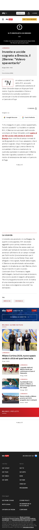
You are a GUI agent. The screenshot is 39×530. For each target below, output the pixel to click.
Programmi (24, 488)
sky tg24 (5, 472)
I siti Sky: (4, 463)
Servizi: (22, 463)
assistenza (27, 520)
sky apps (23, 472)
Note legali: (5, 496)
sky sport (5, 468)
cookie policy (25, 500)
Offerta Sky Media (8, 509)
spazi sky (23, 484)
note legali (6, 504)
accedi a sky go (28, 456)
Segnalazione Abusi (28, 527)
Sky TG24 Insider (29, 19)
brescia (7, 301)
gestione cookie (8, 500)
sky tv (22, 468)
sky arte (5, 480)
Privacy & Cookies (14, 518)
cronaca (19, 301)
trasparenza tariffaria (18, 520)
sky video (5, 476)
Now (21, 476)
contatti (33, 520)
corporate (23, 509)
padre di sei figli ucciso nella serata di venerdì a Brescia (19, 135)
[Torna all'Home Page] (9, 19)
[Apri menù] (3, 19)
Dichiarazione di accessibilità (25, 504)
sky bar (22, 480)
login (34, 13)
